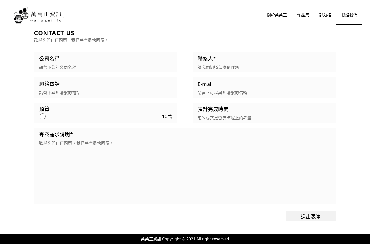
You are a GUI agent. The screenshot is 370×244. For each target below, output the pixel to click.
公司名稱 (49, 58)
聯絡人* (207, 58)
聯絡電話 (49, 83)
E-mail (205, 83)
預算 (44, 109)
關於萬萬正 (277, 15)
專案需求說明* (56, 134)
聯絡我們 (349, 15)
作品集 (303, 15)
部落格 (325, 15)
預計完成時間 (213, 109)
